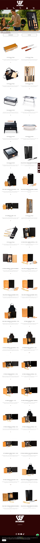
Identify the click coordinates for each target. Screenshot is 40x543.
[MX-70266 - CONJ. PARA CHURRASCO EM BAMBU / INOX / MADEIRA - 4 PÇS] (10, 285)
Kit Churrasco (8, 31)
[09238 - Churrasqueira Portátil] (10, 127)
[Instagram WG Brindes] (16, 534)
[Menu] (7, 8)
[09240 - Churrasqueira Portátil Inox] (29, 100)
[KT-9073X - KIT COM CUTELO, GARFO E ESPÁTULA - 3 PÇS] (29, 232)
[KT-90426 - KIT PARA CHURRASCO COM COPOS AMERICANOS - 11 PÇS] (29, 443)
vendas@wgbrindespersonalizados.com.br (20, 525)
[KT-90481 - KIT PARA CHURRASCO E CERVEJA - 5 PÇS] (10, 417)
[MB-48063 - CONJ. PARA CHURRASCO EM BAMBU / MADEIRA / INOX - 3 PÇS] (29, 179)
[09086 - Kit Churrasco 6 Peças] (29, 74)
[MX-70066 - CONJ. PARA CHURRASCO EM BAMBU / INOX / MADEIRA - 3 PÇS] (29, 285)
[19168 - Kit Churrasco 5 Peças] (10, 47)
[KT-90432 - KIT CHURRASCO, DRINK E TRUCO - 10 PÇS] (10, 443)
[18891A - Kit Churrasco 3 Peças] (10, 232)
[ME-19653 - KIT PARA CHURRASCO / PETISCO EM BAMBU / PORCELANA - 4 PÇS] (10, 259)
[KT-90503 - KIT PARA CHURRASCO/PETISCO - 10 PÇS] (10, 364)
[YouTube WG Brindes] (21, 534)
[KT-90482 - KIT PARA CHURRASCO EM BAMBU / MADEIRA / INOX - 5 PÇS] (29, 391)
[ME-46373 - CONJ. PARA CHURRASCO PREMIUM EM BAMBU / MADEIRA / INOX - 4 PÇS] (29, 470)
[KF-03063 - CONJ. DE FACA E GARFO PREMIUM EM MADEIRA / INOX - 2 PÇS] (29, 496)
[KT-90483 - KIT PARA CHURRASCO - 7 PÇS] (10, 391)
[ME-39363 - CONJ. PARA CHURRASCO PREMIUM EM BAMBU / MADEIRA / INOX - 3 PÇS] (10, 496)
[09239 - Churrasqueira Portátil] (10, 100)
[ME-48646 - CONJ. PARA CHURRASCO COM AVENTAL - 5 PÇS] (10, 179)
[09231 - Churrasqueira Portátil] (10, 153)
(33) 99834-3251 (20, 524)
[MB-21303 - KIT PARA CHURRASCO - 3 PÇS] (29, 311)
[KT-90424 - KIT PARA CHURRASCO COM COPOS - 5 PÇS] (10, 470)
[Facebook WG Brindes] (19, 534)
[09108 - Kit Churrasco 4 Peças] (29, 206)
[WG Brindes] (20, 3)
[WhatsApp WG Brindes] (37, 535)
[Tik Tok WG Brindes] (23, 534)
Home (2, 31)
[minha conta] (27, 8)
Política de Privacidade (26, 538)
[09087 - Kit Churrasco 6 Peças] (10, 74)
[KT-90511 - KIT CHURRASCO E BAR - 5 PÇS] (10, 206)
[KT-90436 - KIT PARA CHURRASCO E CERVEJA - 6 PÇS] (29, 417)
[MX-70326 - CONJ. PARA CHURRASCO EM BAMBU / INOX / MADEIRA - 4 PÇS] (29, 259)
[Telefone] (14, 8)
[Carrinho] (33, 8)
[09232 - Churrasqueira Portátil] (29, 127)
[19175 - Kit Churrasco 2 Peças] (29, 47)
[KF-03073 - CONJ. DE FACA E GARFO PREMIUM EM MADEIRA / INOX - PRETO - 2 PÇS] (29, 153)
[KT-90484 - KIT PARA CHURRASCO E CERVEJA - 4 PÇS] (29, 364)
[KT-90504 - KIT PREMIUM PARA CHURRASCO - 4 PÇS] (29, 338)
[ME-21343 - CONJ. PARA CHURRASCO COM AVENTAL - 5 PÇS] (10, 311)
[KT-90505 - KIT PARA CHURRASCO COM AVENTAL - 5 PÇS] (10, 338)
